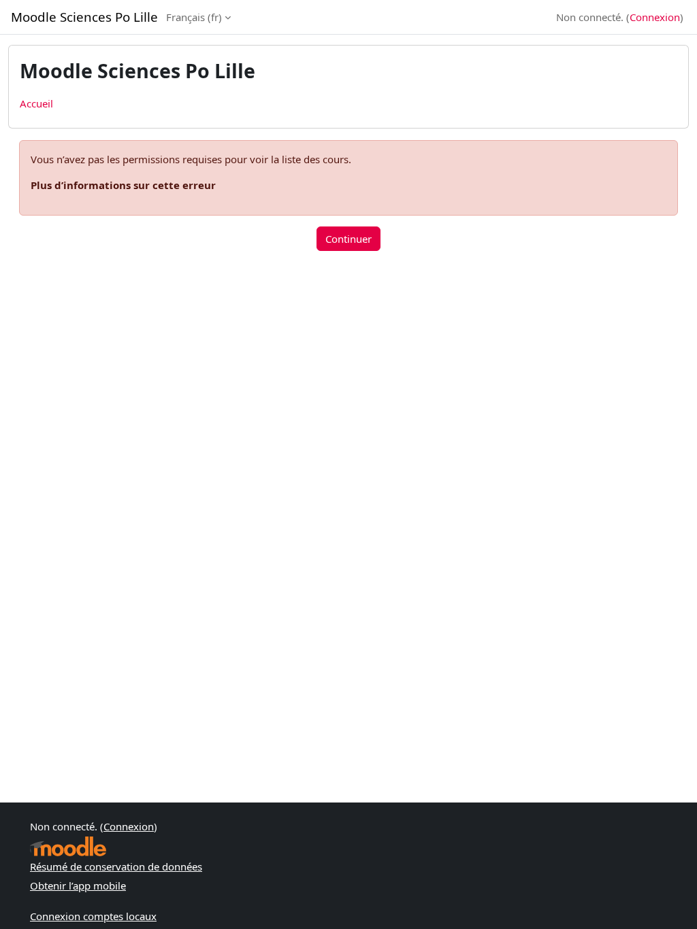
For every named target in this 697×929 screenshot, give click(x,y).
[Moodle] (68, 846)
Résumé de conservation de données (116, 866)
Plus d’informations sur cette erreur (123, 185)
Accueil (36, 103)
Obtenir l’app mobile (78, 885)
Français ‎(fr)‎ (194, 17)
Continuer (348, 239)
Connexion (655, 17)
